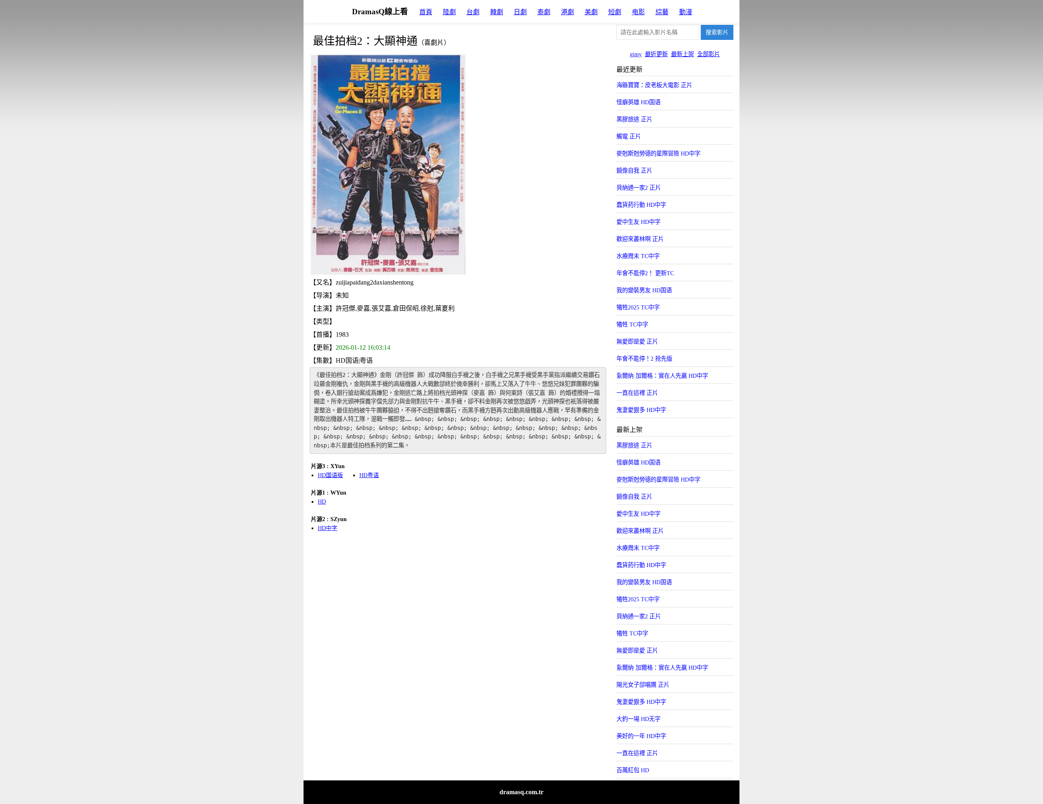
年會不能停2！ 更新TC (645, 273)
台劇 (473, 12)
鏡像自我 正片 (634, 170)
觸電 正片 (628, 136)
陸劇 (449, 12)
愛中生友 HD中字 (638, 222)
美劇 (591, 12)
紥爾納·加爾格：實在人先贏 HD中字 (662, 375)
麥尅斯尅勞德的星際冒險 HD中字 (658, 153)
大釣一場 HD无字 (638, 719)
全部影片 (708, 54)
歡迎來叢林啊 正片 (640, 239)
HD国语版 (330, 475)
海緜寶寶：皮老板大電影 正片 (654, 85)
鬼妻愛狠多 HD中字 (641, 410)
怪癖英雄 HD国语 (638, 102)
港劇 (567, 12)
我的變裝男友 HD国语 (644, 290)
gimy (636, 54)
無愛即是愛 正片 (637, 341)
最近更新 (656, 54)
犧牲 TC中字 (632, 324)
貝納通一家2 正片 (638, 187)
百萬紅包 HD (632, 770)
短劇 (614, 12)
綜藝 (662, 12)
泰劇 (543, 12)
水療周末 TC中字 (638, 256)
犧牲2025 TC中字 (638, 307)
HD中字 (327, 528)
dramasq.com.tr (521, 792)
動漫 (685, 12)
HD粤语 (369, 475)
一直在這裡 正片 (637, 393)
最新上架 (682, 54)
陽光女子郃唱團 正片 (642, 684)
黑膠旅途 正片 (634, 119)
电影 (638, 12)
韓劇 (496, 12)
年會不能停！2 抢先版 (644, 358)
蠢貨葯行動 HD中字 (641, 205)
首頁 (425, 12)
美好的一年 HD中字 (641, 736)
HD (322, 502)
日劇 (520, 12)
